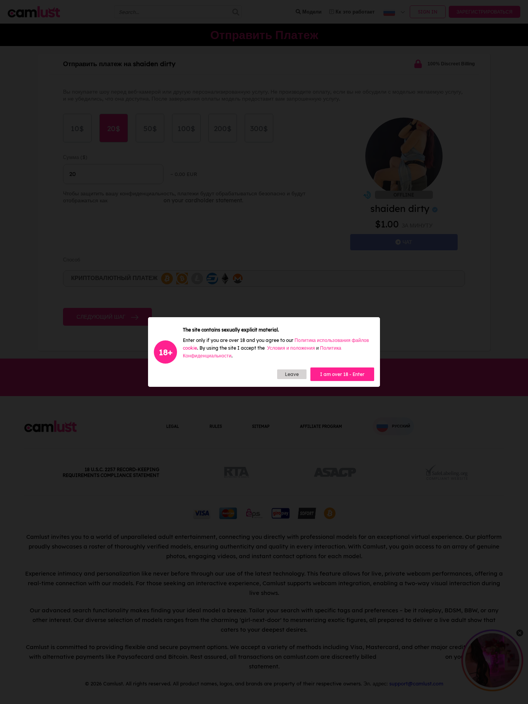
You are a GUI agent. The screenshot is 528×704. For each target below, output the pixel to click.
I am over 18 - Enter (342, 374)
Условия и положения (291, 348)
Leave (292, 374)
